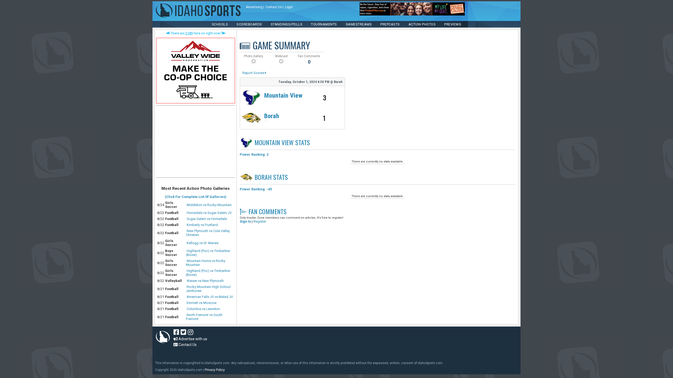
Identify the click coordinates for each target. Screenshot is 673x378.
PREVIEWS (452, 24)
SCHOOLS (220, 24)
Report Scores (253, 73)
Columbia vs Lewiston (203, 309)
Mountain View (283, 95)
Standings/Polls (287, 24)
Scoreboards (249, 24)
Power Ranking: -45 (256, 189)
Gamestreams (359, 24)
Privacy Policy (215, 370)
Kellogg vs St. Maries (202, 243)
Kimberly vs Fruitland (202, 225)
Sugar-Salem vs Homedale (207, 219)
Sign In (245, 221)
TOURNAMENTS (324, 24)
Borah (271, 116)
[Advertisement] (195, 143)
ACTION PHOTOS (422, 24)
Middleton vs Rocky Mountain (209, 205)
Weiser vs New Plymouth (205, 281)
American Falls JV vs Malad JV (210, 297)
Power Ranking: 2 (254, 154)
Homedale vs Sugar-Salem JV (209, 213)
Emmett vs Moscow (202, 303)
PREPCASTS (390, 24)
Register (259, 221)
